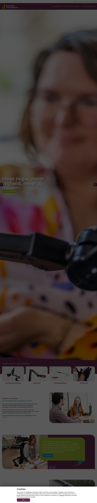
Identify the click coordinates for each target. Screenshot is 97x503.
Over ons (81, 1)
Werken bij (87, 1)
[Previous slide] (1, 184)
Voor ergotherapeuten (87, 6)
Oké (23, 500)
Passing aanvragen (9, 191)
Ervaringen (76, 6)
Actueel (75, 1)
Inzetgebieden (57, 6)
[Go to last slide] (50, 467)
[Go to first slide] (95, 184)
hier (66, 493)
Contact (93, 1)
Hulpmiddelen (67, 6)
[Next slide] (54, 467)
